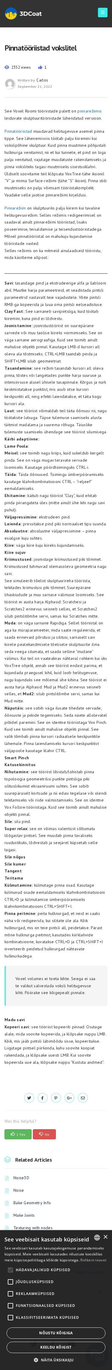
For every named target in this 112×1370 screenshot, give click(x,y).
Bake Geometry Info (32, 1202)
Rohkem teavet (93, 1260)
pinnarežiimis (89, 111)
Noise (18, 1190)
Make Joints (24, 1215)
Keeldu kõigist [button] (56, 1347)
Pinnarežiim (15, 208)
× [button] (105, 1237)
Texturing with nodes (33, 1227)
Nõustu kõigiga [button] (56, 1332)
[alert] (56, 1300)
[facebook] (42, 1098)
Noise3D (21, 1177)
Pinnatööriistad (18, 131)
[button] (55, 1360)
